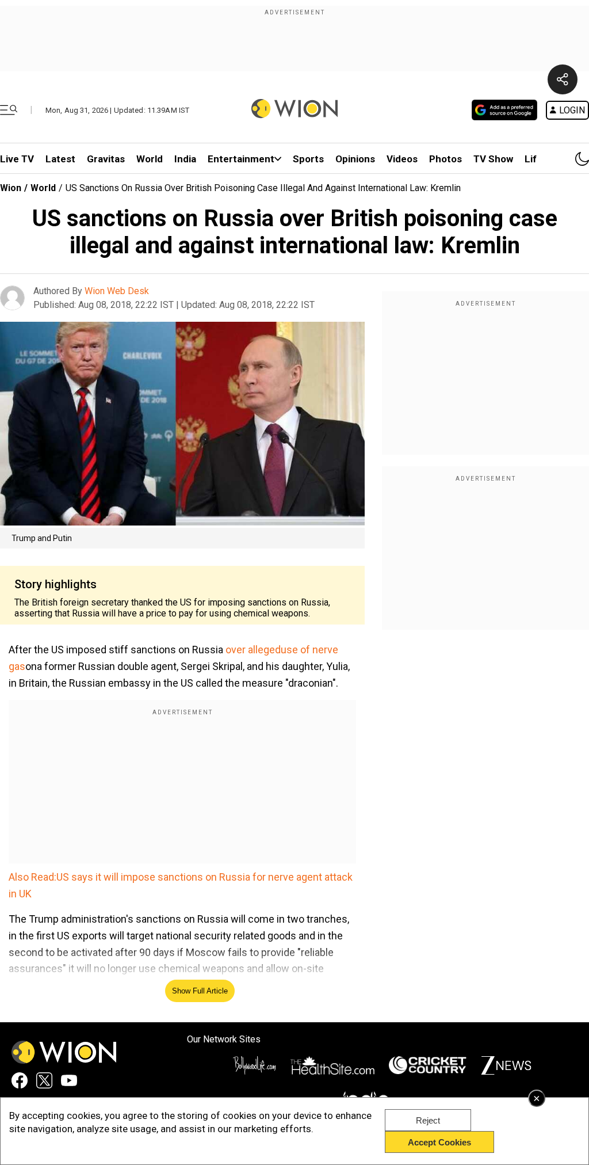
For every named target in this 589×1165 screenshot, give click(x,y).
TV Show (493, 159)
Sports (308, 159)
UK (25, 894)
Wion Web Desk (117, 290)
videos (402, 159)
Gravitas (106, 159)
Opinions (355, 159)
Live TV (17, 159)
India (185, 159)
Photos (445, 159)
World (149, 159)
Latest (60, 159)
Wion (10, 187)
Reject (428, 1120)
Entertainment (241, 159)
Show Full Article (200, 991)
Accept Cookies (439, 1142)
